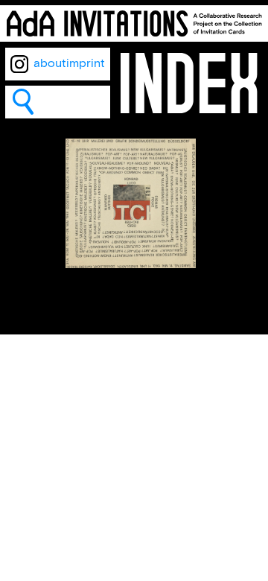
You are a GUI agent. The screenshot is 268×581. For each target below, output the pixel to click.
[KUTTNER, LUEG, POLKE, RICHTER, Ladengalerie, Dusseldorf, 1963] (131, 264)
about (50, 63)
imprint (85, 63)
